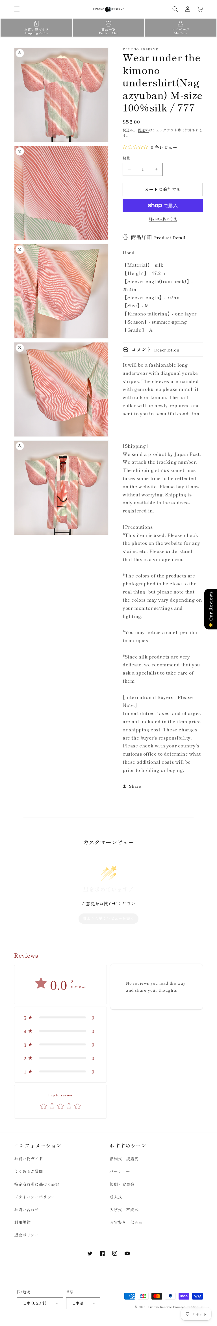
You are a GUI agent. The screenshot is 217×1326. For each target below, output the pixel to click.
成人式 (116, 1197)
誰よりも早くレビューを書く (108, 918)
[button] (17, 9)
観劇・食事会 (122, 1184)
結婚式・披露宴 (124, 1158)
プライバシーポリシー (34, 1197)
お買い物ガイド (28, 1158)
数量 (126, 158)
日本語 (77, 1303)
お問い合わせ (26, 1209)
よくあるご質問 (28, 1171)
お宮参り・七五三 (126, 1222)
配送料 (143, 129)
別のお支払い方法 (163, 218)
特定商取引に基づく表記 (37, 1184)
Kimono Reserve (159, 1307)
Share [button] (135, 786)
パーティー (120, 1171)
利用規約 (22, 1222)
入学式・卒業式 (124, 1209)
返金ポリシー (26, 1235)
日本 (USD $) (34, 1303)
